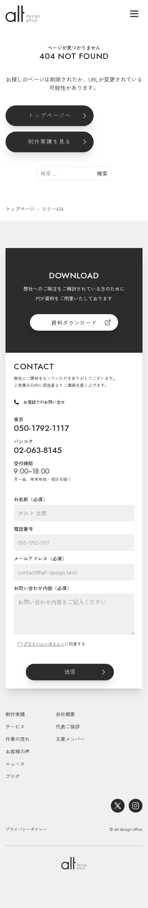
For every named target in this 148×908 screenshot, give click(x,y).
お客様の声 (18, 751)
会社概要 (65, 714)
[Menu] (134, 14)
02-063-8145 (38, 450)
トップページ (20, 208)
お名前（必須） (30, 499)
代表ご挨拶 (68, 726)
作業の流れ (18, 738)
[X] (118, 806)
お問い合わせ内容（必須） (43, 588)
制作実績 (15, 714)
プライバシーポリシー (44, 644)
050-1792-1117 (41, 428)
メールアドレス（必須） (40, 558)
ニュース (15, 763)
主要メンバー (70, 738)
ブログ (13, 776)
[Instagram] (135, 806)
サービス (15, 726)
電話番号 (23, 528)
